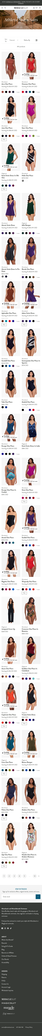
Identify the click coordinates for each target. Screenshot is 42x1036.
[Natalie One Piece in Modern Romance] (31, 836)
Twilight (13, 321)
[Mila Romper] (31, 207)
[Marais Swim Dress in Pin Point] (11, 251)
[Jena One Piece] (11, 109)
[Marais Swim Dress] (11, 207)
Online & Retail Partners (9, 956)
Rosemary (23, 233)
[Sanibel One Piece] (31, 519)
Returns (4, 977)
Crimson (26, 720)
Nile (13, 543)
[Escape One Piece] (11, 427)
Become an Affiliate (8, 953)
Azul (6, 407)
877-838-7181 (19, 1027)
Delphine (10, 366)
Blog (3, 949)
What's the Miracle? (8, 940)
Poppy (23, 92)
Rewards (4, 943)
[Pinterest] (8, 928)
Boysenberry (13, 186)
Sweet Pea (33, 136)
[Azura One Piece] (11, 650)
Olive (10, 770)
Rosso (10, 723)
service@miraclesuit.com (8, 1027)
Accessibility (5, 962)
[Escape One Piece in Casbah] (11, 471)
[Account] (33, 8)
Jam (30, 679)
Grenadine (10, 589)
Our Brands (5, 959)
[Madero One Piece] (31, 791)
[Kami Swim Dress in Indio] (31, 427)
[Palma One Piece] (11, 791)
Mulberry (26, 92)
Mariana (3, 770)
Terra (3, 92)
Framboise (23, 136)
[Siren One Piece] (31, 471)
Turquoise (33, 679)
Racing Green (3, 186)
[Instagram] (5, 928)
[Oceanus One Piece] (31, 65)
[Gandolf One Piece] (11, 342)
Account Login (6, 987)
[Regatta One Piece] (11, 563)
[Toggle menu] (2, 8)
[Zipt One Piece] (11, 836)
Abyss (33, 770)
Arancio (33, 589)
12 (35, 876)
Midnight (13, 92)
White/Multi (23, 862)
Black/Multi (26, 862)
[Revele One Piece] (31, 251)
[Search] (6, 8)
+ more (17, 92)
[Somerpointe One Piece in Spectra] (31, 342)
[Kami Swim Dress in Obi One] (11, 157)
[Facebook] (2, 928)
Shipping (4, 974)
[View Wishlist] (36, 8)
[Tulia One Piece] (11, 383)
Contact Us (5, 984)
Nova (6, 366)
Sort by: (10, 40)
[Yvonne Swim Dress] (31, 696)
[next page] (39, 876)
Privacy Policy (28, 1027)
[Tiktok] (11, 928)
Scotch (13, 136)
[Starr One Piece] (31, 109)
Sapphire (26, 770)
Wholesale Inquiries (7, 990)
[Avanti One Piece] (11, 519)
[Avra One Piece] (11, 65)
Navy (10, 186)
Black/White (23, 181)
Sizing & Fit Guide (7, 946)
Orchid (30, 136)
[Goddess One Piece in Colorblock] (31, 650)
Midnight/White (26, 181)
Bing (10, 92)
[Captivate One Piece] (11, 696)
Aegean (30, 92)
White (26, 410)
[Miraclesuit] (21, 8)
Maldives (6, 321)
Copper (10, 136)
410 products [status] (21, 46)
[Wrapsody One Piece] (31, 563)
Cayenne (33, 498)
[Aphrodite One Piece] (11, 295)
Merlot (23, 679)
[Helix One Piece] (31, 157)
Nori (30, 277)
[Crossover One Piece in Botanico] (31, 610)
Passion (33, 233)
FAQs (3, 981)
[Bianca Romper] (31, 744)
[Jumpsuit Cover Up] (11, 610)
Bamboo (23, 770)
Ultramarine (33, 720)
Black (6, 92)
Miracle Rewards (13, 2)
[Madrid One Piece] (31, 383)
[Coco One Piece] (11, 744)
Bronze (33, 277)
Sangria (13, 233)
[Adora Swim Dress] (31, 295)
